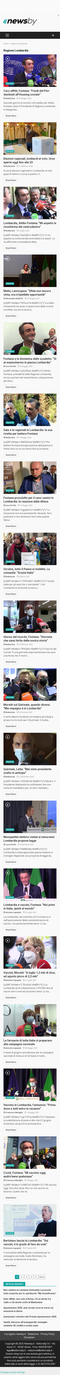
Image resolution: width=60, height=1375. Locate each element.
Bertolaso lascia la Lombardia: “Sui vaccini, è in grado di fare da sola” (30, 1220)
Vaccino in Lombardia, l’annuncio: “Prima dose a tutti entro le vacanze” (30, 1085)
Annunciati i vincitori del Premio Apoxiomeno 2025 (29, 1316)
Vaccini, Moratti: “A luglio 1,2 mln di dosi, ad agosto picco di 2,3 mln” (30, 952)
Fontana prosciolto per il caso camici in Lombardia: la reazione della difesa (30, 477)
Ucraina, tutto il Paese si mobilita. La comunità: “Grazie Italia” (30, 549)
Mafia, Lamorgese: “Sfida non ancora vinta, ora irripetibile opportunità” (30, 271)
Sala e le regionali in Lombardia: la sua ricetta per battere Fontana (30, 410)
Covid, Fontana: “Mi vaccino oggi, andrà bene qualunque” (30, 1152)
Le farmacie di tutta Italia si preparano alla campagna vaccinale (30, 1020)
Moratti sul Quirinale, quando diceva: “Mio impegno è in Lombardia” (30, 684)
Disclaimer (29, 1337)
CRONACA (10, 351)
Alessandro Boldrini (14, 298)
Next (41, 1277)
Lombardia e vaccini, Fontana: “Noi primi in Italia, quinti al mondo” (30, 884)
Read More (11, 115)
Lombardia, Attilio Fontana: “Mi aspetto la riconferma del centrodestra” (30, 203)
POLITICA (9, 83)
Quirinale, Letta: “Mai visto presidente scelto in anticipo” (30, 749)
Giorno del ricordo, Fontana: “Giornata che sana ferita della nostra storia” (30, 616)
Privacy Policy (48, 1334)
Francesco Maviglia (14, 1112)
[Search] (53, 35)
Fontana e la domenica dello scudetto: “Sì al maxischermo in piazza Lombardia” (30, 338)
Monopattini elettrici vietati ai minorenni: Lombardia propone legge (30, 817)
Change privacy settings (12, 1372)
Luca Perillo (11, 366)
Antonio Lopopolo (13, 912)
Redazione (10, 98)
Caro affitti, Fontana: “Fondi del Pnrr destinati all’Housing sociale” (30, 70)
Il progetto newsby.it (15, 1334)
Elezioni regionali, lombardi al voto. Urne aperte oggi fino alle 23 (30, 138)
